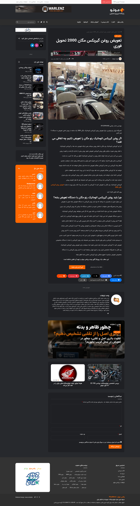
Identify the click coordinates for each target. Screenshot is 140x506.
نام (120, 426)
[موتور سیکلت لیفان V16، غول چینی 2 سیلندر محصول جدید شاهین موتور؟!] (38, 105)
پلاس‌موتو (32, 468)
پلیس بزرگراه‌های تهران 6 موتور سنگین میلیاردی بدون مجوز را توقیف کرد (24, 116)
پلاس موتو (120, 22)
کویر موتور (40, 156)
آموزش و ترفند (94, 22)
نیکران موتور (27, 156)
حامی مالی (114, 32)
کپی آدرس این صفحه (77, 267)
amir (33, 193)
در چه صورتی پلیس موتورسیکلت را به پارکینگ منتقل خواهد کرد (25, 138)
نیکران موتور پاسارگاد (74, 487)
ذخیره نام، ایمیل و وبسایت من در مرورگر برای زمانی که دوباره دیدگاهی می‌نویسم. (99, 442)
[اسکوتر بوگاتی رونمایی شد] (38, 70)
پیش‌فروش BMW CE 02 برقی (25, 94)
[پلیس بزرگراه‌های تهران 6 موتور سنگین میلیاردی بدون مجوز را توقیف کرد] (38, 115)
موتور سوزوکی (64, 481)
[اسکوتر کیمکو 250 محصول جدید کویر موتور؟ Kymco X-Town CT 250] (38, 126)
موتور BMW (69, 474)
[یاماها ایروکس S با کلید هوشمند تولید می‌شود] (38, 78)
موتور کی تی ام (65, 484)
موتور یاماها (56, 484)
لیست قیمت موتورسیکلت (80, 474)
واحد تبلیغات (115, 59)
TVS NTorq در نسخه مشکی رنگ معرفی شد (25, 86)
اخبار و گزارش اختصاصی (80, 471)
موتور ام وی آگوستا (81, 478)
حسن (33, 174)
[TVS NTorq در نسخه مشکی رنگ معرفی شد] (38, 87)
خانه (119, 32)
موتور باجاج (72, 478)
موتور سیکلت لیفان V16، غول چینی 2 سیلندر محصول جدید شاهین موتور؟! (25, 105)
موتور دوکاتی (73, 481)
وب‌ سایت (82, 434)
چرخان (39, 468)
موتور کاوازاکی (75, 484)
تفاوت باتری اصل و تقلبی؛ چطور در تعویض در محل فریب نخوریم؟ (101, 340)
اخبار (113, 22)
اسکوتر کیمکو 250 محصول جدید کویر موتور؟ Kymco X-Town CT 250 (26, 127)
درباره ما (47, 2)
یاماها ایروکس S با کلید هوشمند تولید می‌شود (26, 78)
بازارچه (79, 22)
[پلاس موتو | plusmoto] (117, 11)
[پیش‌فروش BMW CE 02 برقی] (38, 96)
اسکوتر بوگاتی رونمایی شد (25, 69)
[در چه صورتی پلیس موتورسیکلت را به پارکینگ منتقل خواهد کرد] (38, 137)
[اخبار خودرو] (86, 53)
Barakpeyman (31, 184)
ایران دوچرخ (69, 471)
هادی (33, 203)
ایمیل (120, 434)
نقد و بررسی (105, 22)
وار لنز (26, 468)
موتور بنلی (64, 478)
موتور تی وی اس (82, 481)
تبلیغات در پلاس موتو (21, 2)
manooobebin (29, 497)
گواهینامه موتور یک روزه (32, 158)
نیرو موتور (34, 156)
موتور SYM (60, 474)
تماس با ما (40, 2)
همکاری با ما (32, 2)
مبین (34, 213)
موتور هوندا (83, 484)
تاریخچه (85, 22)
